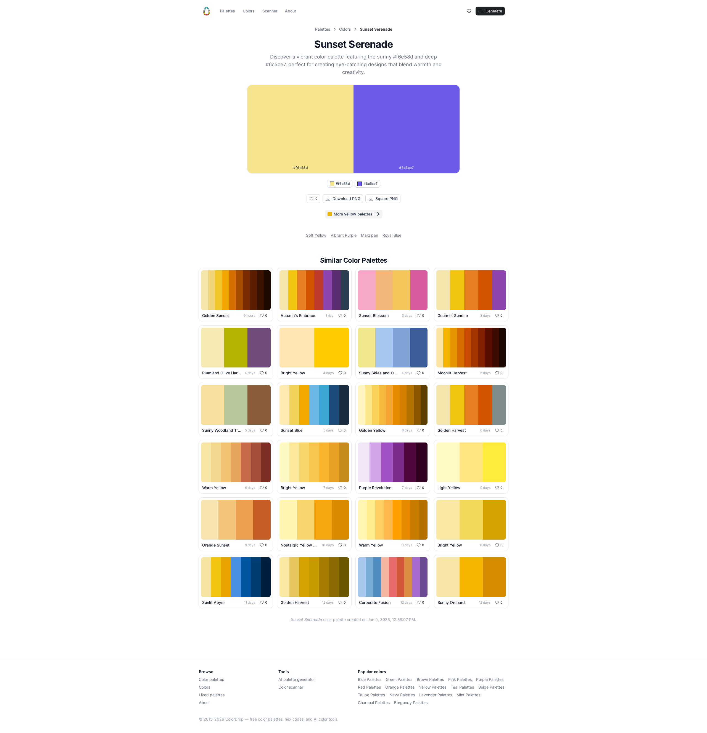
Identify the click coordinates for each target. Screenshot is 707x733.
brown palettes (430, 679)
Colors (249, 11)
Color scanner (290, 687)
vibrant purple (344, 235)
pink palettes (460, 679)
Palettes (227, 11)
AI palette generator (296, 679)
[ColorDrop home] (206, 11)
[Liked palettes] (469, 11)
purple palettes (489, 679)
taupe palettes (371, 694)
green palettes (399, 679)
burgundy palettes (411, 702)
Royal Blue (391, 235)
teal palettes (462, 687)
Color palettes (211, 679)
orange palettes (400, 687)
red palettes (369, 687)
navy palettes (402, 694)
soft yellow (316, 235)
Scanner (269, 11)
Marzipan (369, 235)
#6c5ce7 (370, 184)
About (290, 11)
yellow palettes (432, 687)
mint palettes (468, 694)
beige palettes (491, 687)
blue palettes (369, 679)
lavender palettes (435, 694)
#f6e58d (343, 184)
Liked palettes (212, 694)
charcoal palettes (374, 702)
